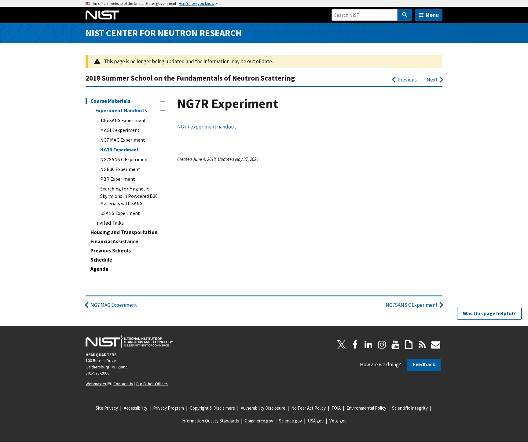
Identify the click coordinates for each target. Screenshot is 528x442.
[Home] (102, 15)
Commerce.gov (259, 421)
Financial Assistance (114, 241)
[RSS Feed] (422, 344)
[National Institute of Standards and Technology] (129, 341)
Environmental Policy (366, 408)
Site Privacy (107, 408)
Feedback (424, 364)
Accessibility (135, 408)
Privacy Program (168, 408)
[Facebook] (355, 344)
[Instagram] (382, 344)
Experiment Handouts (121, 110)
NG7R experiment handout (206, 126)
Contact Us (123, 383)
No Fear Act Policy (308, 408)
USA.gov (316, 421)
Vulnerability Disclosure (263, 408)
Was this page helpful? (489, 313)
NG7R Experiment (119, 150)
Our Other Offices (152, 383)
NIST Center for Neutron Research (164, 32)
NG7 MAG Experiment (122, 140)
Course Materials (110, 101)
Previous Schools (110, 250)
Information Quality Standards (210, 421)
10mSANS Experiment (123, 120)
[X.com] (341, 344)
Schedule (101, 259)
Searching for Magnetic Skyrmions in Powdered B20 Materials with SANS (129, 196)
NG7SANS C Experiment (124, 159)
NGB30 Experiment (120, 169)
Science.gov (290, 421)
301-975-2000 (97, 373)
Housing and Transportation (124, 232)
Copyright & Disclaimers (212, 408)
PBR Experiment (117, 179)
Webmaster (96, 383)
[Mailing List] (435, 344)
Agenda (99, 269)
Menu (432, 14)
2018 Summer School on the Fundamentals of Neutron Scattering (190, 78)
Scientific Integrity (410, 408)
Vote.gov (337, 421)
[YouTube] (395, 344)
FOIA (336, 408)
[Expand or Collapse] (162, 101)
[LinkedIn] (368, 344)
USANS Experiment (120, 213)
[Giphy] (409, 344)
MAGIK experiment (120, 130)
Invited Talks (109, 222)
